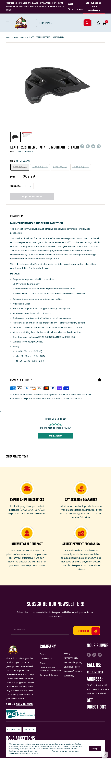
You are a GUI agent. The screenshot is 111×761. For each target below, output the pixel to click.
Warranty (69, 675)
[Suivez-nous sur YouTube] (100, 654)
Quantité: (15, 185)
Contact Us (46, 658)
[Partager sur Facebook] (82, 146)
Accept (94, 748)
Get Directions (75, 6)
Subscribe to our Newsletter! (94, 6)
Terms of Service (73, 671)
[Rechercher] (87, 22)
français (11, 729)
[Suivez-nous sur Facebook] (89, 654)
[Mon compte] (98, 22)
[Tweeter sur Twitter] (93, 146)
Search (43, 654)
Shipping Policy (72, 666)
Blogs (43, 663)
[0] (104, 23)
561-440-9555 (95, 671)
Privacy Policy (71, 657)
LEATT (12, 151)
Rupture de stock (32, 196)
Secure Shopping (73, 662)
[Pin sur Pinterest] (88, 146)
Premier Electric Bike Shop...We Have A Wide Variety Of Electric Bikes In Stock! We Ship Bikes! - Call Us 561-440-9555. (35, 6)
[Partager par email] (99, 146)
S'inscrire (83, 631)
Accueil (8, 37)
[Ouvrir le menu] (7, 23)
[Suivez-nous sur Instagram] (94, 654)
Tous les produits (20, 37)
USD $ (27, 729)
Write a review (55, 435)
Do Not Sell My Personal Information (51, 669)
